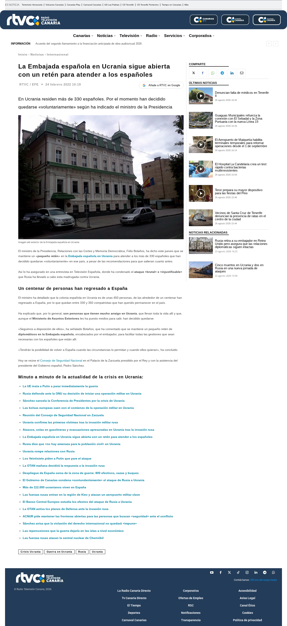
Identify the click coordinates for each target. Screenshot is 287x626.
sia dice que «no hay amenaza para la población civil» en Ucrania (73, 444)
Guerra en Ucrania (59, 551)
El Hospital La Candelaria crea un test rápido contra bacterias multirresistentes (240, 167)
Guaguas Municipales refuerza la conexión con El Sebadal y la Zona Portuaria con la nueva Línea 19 (238, 118)
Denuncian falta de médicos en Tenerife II (242, 94)
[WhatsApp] (212, 73)
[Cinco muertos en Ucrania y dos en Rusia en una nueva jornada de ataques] (201, 269)
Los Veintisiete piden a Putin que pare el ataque (57, 458)
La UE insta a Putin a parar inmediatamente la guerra (60, 386)
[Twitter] (229, 572)
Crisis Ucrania (31, 551)
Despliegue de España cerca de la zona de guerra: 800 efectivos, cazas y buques (81, 473)
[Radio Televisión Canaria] (33, 19)
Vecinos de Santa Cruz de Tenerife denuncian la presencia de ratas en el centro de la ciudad (240, 216)
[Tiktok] (238, 572)
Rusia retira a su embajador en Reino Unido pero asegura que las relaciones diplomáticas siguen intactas (241, 244)
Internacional (57, 54)
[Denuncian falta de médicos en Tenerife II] (201, 95)
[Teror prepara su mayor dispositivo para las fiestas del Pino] (201, 193)
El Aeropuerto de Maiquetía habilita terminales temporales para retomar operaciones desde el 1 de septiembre (241, 143)
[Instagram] (247, 572)
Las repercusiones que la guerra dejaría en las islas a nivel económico (73, 530)
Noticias (37, 54)
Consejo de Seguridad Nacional (61, 360)
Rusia (82, 551)
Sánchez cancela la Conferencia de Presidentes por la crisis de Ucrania (74, 400)
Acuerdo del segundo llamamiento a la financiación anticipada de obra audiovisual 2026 (89, 43)
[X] (193, 73)
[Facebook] (203, 73)
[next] (275, 43)
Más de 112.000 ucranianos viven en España (54, 487)
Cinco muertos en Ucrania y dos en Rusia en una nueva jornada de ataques (239, 268)
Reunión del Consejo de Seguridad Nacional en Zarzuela (63, 415)
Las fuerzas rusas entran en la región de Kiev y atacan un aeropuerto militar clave (81, 494)
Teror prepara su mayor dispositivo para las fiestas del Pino (238, 191)
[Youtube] (211, 572)
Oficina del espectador (263, 579)
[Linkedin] (232, 73)
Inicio (23, 54)
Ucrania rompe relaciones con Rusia (49, 451)
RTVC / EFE (29, 84)
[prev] (268, 43)
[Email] (241, 73)
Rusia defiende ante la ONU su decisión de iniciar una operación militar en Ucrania (82, 393)
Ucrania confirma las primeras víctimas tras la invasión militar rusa (70, 422)
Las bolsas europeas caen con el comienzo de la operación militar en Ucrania (78, 407)
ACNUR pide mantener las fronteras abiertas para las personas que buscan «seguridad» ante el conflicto (98, 516)
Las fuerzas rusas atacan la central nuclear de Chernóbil (63, 538)
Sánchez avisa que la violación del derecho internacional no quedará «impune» (80, 523)
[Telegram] (222, 73)
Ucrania (97, 551)
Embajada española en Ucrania (90, 256)
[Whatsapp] (273, 572)
